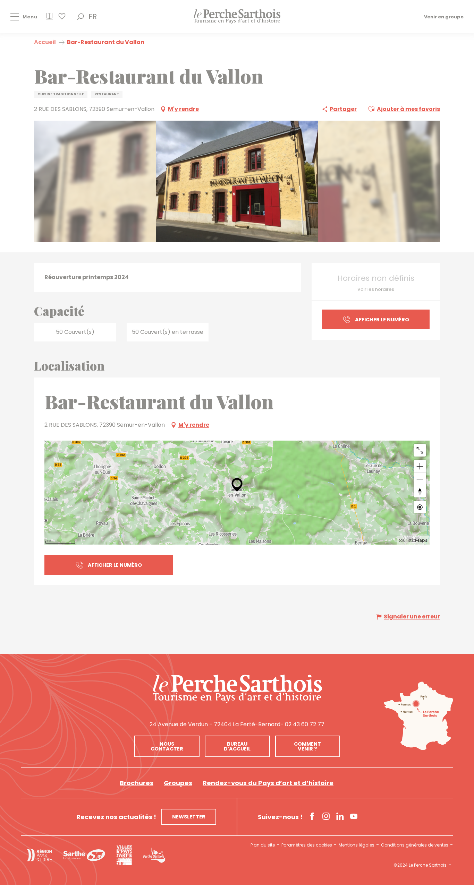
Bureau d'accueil (237, 746)
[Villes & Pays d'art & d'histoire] (124, 855)
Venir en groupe (444, 16)
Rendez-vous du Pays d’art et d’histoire (268, 783)
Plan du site (263, 845)
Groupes (178, 783)
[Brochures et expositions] (49, 19)
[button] (80, 17)
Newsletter (188, 816)
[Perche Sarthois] (237, 689)
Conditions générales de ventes (414, 845)
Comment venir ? (307, 746)
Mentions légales (356, 845)
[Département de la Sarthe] (84, 855)
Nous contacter (167, 746)
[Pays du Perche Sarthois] (237, 16)
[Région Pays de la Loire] (39, 855)
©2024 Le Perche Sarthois (420, 865)
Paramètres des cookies (306, 845)
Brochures (136, 783)
